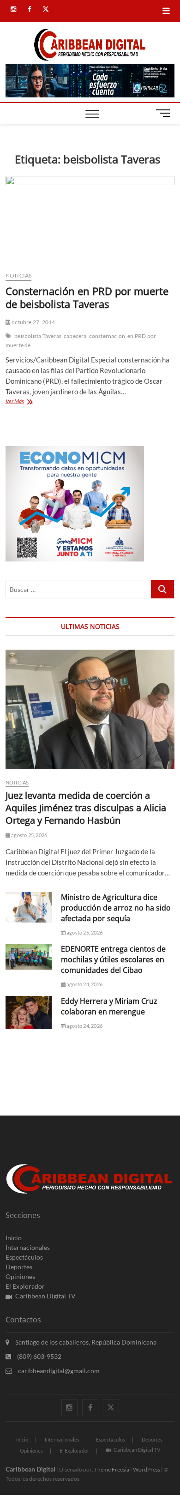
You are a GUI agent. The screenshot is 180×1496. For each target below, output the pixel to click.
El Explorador (25, 1286)
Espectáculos (24, 1257)
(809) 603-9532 (38, 1356)
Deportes (19, 1267)
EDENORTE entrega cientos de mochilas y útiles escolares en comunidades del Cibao (113, 959)
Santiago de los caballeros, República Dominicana (85, 1342)
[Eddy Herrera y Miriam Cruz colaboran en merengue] (29, 1012)
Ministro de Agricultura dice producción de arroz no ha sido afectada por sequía (116, 907)
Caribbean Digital (30, 1469)
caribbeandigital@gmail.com (58, 1371)
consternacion (107, 335)
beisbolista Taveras (37, 335)
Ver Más (31, 402)
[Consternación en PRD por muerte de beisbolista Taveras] (90, 220)
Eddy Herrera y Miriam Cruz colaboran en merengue (109, 1006)
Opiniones (20, 1276)
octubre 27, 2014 (33, 322)
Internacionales (28, 1247)
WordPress (146, 1469)
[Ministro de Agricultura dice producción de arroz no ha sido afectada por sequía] (29, 907)
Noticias (19, 275)
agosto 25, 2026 (28, 835)
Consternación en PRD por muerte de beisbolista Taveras (87, 297)
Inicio (14, 1238)
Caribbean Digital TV (45, 1296)
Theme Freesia (111, 1469)
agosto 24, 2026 (84, 984)
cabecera (75, 335)
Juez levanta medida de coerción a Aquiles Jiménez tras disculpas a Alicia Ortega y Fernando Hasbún (86, 807)
